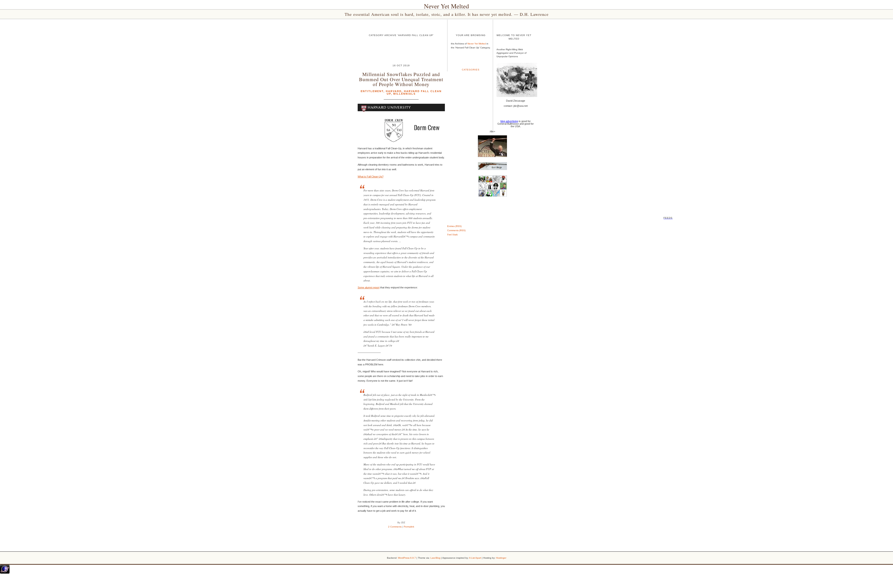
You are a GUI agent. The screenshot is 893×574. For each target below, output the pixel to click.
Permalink (409, 526)
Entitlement (372, 91)
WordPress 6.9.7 (407, 558)
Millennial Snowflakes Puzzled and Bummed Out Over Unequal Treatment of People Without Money (401, 79)
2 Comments (395, 526)
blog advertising (509, 121)
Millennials (404, 93)
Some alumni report (369, 287)
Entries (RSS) (454, 226)
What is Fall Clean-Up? (370, 176)
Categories (471, 69)
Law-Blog (435, 558)
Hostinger (501, 558)
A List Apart (475, 558)
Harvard (394, 91)
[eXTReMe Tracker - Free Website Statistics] (5, 572)
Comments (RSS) (456, 230)
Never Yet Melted (446, 6)
